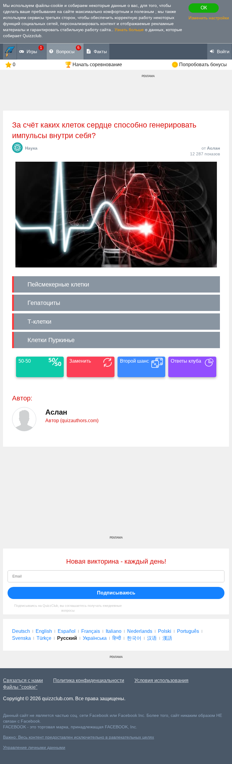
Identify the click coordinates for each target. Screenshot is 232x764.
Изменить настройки (208, 17)
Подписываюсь (116, 592)
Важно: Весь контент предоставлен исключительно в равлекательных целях (78, 737)
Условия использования (161, 680)
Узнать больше (129, 29)
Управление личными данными (34, 747)
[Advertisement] (116, 493)
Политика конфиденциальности (88, 680)
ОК (204, 7)
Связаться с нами (23, 680)
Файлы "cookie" (20, 687)
